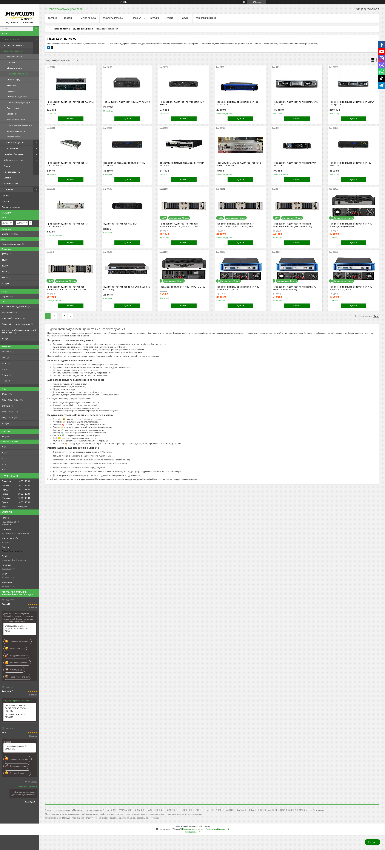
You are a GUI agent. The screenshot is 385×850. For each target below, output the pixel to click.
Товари (68, 18)
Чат (375, 842)
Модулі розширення (16, 131)
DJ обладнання (11, 148)
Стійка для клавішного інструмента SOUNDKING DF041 (16, 628)
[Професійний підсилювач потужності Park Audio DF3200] (240, 84)
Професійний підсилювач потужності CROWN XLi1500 (183, 103)
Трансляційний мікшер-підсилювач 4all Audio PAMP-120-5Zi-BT (238, 164)
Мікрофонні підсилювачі (18, 96)
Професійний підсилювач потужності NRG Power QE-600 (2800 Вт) (351, 225)
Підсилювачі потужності (17, 74)
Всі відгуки (30, 801)
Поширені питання (11, 207)
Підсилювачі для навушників (19, 125)
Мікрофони (12, 114)
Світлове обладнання (14, 142)
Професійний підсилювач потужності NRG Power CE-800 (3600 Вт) (237, 288)
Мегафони (11, 85)
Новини (185, 18)
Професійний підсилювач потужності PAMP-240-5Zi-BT (295, 164)
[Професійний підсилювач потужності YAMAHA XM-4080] (70, 84)
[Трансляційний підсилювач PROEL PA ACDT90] (127, 84)
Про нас (5, 195)
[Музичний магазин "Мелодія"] (19, 13)
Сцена (7, 166)
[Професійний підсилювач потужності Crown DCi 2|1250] (296, 84)
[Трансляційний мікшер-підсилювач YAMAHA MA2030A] (183, 145)
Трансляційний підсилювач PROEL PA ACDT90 (126, 102)
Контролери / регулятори (18, 102)
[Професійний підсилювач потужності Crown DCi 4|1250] (353, 84)
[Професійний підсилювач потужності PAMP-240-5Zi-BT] (296, 145)
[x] (52, 48)
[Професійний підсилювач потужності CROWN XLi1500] (183, 84)
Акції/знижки (88, 18)
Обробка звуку (13, 79)
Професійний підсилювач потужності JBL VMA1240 (124, 164)
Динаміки (11, 62)
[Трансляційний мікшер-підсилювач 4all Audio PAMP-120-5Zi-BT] (240, 145)
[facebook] (48, 48)
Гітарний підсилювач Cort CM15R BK (16, 747)
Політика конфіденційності (217, 829)
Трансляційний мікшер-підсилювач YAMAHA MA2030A (182, 164)
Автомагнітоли (11, 183)
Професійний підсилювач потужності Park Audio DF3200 (237, 103)
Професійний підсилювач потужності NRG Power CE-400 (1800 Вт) (351, 288)
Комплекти (9, 189)
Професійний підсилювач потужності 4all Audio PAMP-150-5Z (67, 164)
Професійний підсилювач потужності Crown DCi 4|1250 (352, 103)
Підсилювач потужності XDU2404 (120, 223)
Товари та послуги (10, 39)
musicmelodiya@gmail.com (14, 560)
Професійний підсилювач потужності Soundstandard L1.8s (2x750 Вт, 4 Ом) (235, 225)
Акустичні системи (15, 56)
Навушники (12, 91)
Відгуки (5, 201)
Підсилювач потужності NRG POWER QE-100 (182, 286)
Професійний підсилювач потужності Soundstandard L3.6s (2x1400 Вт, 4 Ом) (66, 288)
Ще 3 (7, 338)
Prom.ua (206, 826)
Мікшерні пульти (14, 68)
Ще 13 (7, 381)
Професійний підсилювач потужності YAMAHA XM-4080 (70, 103)
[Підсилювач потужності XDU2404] (127, 206)
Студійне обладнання (14, 154)
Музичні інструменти (14, 45)
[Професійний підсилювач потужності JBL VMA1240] (127, 145)
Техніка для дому (12, 171)
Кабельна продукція (13, 160)
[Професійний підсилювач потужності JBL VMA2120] (353, 145)
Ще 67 (7, 283)
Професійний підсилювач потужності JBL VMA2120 (350, 164)
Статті (169, 18)
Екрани (7, 177)
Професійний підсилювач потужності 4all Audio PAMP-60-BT (67, 225)
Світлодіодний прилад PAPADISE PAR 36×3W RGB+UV (15, 708)
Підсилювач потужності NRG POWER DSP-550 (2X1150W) (126, 288)
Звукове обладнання (14, 51)
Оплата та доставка (113, 18)
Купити (70, 118)
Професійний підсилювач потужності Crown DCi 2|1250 (295, 103)
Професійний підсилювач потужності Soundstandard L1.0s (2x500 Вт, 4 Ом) (179, 225)
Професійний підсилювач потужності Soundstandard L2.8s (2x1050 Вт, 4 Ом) (292, 225)
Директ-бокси (13, 108)
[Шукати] (36, 28)
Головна (52, 18)
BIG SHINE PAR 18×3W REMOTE (15, 715)
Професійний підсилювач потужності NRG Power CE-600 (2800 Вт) (294, 288)
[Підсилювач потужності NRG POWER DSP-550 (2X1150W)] (127, 269)
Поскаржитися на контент (193, 829)
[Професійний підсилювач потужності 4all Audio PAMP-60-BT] (70, 206)
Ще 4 (7, 423)
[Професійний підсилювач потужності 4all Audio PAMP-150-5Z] (70, 145)
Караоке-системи (14, 136)
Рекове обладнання (16, 119)
